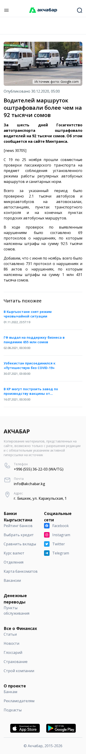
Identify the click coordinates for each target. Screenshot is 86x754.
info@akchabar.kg (29, 483)
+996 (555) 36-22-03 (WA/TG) (38, 469)
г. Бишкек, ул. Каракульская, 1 (40, 498)
